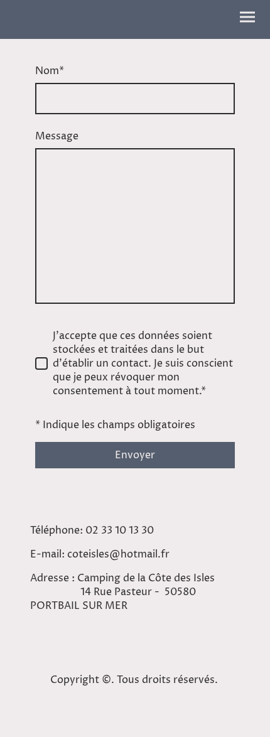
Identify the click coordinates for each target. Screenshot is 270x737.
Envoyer (135, 455)
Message (56, 136)
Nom (49, 71)
